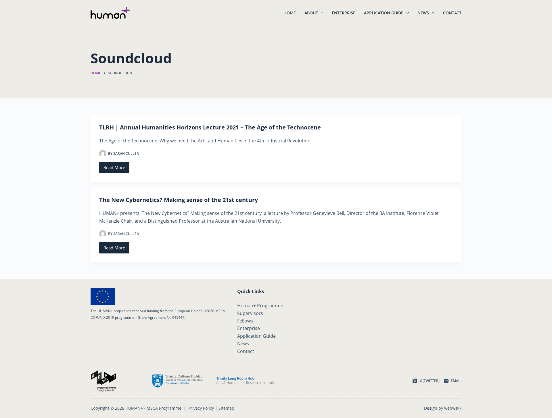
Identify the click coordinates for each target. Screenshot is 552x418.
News (423, 13)
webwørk (452, 408)
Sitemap (226, 408)
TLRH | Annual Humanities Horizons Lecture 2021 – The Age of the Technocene (210, 127)
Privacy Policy (201, 408)
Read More (116, 169)
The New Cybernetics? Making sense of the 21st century (178, 200)
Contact (452, 13)
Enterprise (343, 13)
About (311, 13)
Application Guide (383, 13)
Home (289, 13)
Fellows (245, 321)
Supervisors (250, 313)
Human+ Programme (260, 305)
